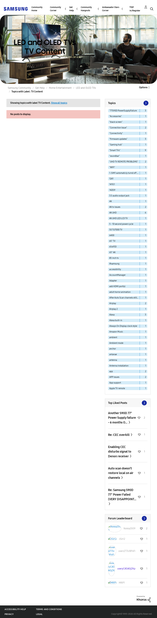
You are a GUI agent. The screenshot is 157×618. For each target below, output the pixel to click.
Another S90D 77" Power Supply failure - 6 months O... (122, 417)
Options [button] (143, 87)
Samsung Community (19, 87)
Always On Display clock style (123, 326)
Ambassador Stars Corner (110, 9)
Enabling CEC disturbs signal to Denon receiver (119, 451)
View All (127, 403)
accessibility (115, 269)
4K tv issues (114, 207)
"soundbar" (114, 156)
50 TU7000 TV (115, 229)
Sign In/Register (135, 9)
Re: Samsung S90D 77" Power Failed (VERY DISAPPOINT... (122, 494)
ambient (113, 337)
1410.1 (112, 184)
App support (115, 382)
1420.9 (112, 190)
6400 (111, 235)
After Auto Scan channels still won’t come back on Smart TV (124, 297)
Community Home (36, 9)
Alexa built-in (115, 320)
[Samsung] (16, 8)
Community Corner (55, 9)
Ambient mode (116, 343)
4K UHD (113, 212)
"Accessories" (115, 116)
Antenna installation (118, 365)
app (111, 371)
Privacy (9, 614)
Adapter (113, 280)
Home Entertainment (60, 87)
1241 (111, 178)
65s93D (113, 246)
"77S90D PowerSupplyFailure (123, 110)
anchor (112, 348)
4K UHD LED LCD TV (118, 218)
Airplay (112, 303)
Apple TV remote (117, 388)
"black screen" (116, 122)
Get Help (71, 9)
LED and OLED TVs (86, 87)
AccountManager (117, 275)
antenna (113, 360)
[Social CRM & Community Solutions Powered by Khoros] (144, 598)
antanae (113, 354)
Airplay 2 (113, 309)
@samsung (114, 263)
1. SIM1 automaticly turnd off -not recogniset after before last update (124, 173)
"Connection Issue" (118, 127)
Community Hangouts (86, 9)
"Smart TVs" (114, 150)
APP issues (114, 377)
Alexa (112, 314)
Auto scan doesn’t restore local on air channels (120, 473)
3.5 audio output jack (119, 195)
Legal (39, 614)
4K (110, 201)
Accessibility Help (15, 609)
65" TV (112, 241)
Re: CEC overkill (119, 435)
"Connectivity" (116, 133)
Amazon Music (116, 331)
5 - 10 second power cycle (121, 224)
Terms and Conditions (49, 609)
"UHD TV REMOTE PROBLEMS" (123, 161)
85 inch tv (114, 258)
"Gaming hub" (115, 144)
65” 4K (112, 252)
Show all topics (59, 102)
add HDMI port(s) (117, 286)
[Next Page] (145, 103)
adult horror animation (120, 292)
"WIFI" (112, 167)
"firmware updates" (118, 139)
